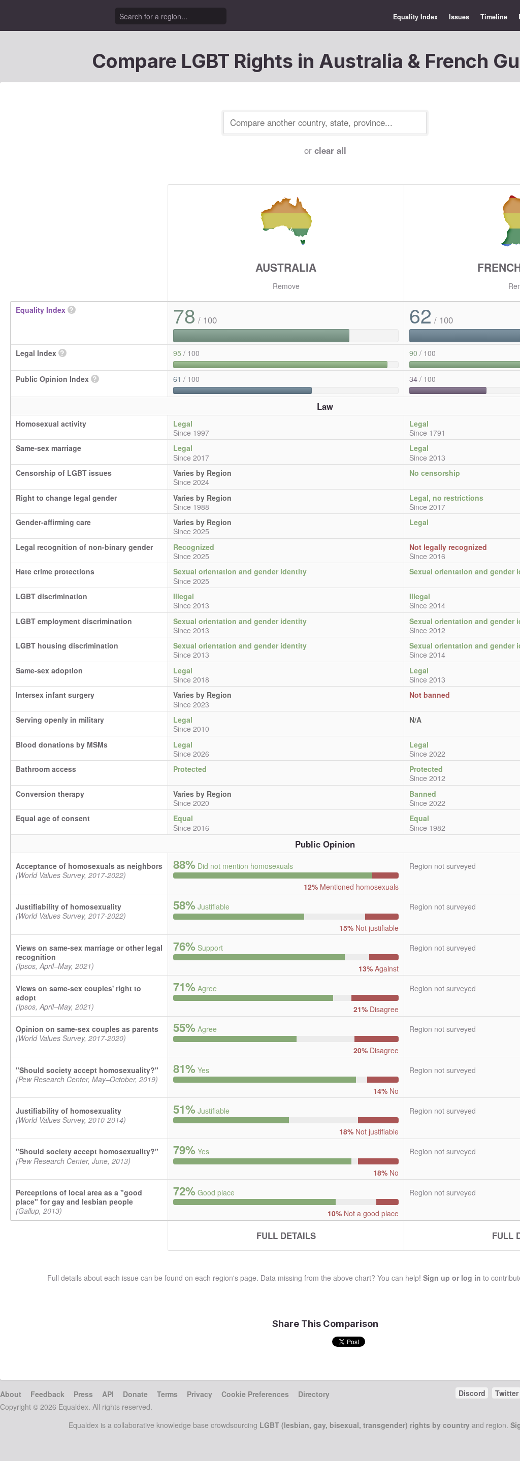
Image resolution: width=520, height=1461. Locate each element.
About (10, 1394)
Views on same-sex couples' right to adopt (78, 992)
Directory (314, 1394)
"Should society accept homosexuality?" (87, 1070)
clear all (330, 150)
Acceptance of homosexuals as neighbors (89, 866)
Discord (472, 1393)
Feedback (47, 1394)
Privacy (199, 1394)
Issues (459, 16)
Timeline (493, 16)
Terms (167, 1394)
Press (83, 1394)
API (108, 1394)
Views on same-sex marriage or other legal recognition (89, 952)
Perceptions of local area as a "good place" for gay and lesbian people (79, 1197)
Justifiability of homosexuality (68, 906)
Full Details (286, 1235)
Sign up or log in (452, 1278)
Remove (286, 286)
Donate (135, 1394)
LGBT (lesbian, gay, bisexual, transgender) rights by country (364, 1425)
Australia (285, 267)
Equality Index (415, 16)
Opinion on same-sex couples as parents (87, 1029)
